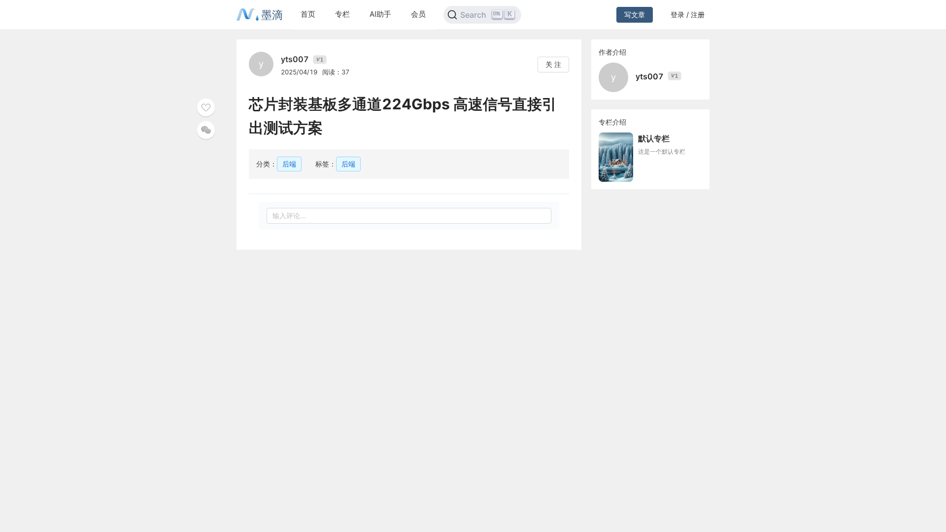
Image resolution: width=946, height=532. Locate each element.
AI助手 (380, 14)
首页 (308, 14)
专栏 (342, 14)
